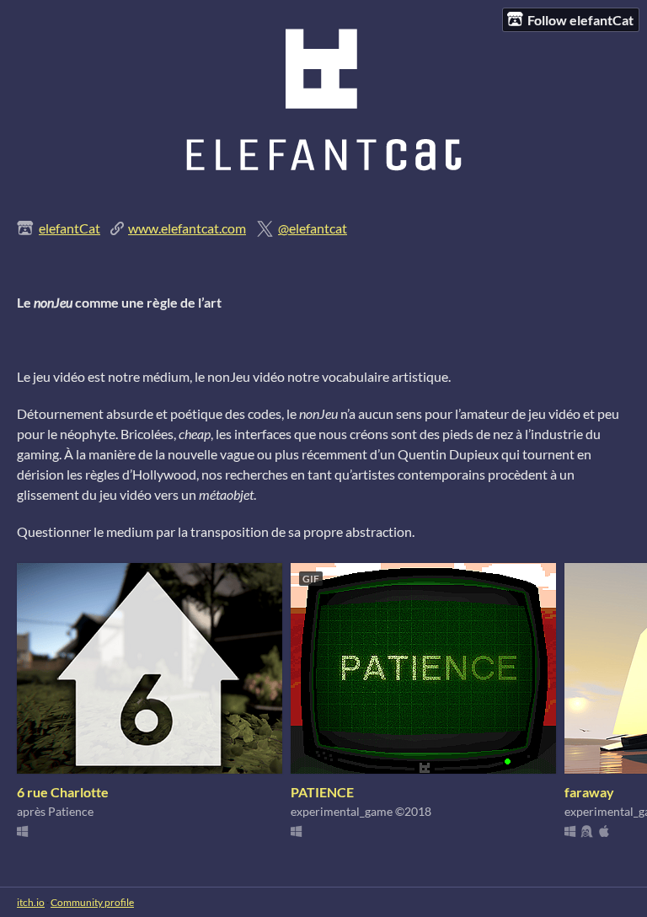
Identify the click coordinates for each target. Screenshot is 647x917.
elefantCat (69, 228)
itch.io (31, 902)
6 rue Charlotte (63, 792)
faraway (589, 792)
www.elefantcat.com (187, 228)
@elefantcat (312, 228)
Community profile (92, 902)
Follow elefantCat (580, 20)
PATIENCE (322, 792)
